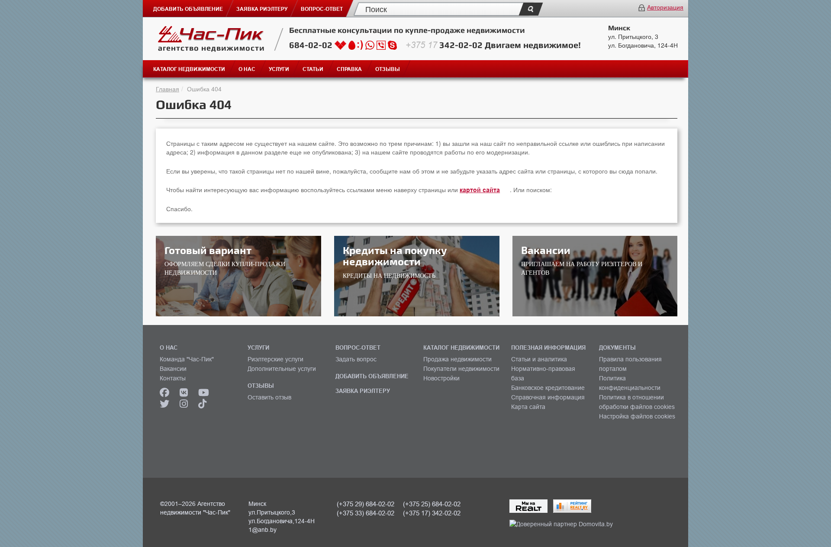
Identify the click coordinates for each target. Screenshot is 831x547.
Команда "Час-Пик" (187, 359)
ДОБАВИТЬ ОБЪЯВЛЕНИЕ (372, 376)
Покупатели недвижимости (461, 368)
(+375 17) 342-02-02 (432, 513)
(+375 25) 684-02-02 (432, 504)
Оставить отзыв (269, 397)
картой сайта (480, 190)
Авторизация (665, 7)
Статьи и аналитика (539, 359)
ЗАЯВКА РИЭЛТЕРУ (362, 390)
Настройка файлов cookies (637, 416)
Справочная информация (548, 397)
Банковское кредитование (548, 387)
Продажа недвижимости (457, 359)
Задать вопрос (356, 359)
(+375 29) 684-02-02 (365, 504)
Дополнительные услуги (282, 368)
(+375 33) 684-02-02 (365, 513)
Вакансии (173, 368)
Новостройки (441, 378)
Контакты (173, 378)
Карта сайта (528, 406)
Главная (167, 88)
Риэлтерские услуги (275, 359)
